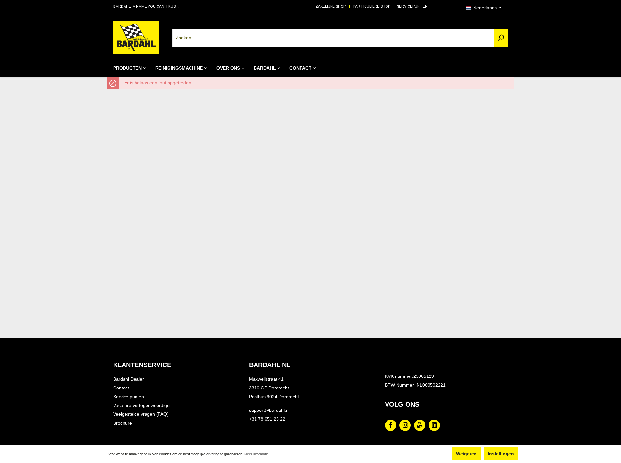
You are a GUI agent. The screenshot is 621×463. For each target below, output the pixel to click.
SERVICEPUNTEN (412, 6)
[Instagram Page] (405, 425)
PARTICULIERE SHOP (371, 6)
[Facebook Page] (390, 425)
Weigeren (466, 453)
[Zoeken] (501, 38)
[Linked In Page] (434, 425)
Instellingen (501, 453)
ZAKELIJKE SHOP (330, 6)
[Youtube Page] (419, 425)
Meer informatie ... (258, 454)
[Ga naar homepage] (136, 37)
